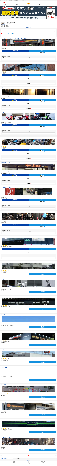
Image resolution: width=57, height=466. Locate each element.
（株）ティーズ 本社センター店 (5, 384)
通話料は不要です (42, 50)
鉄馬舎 (2, 87)
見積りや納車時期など (43, 274)
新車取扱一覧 (28, 83)
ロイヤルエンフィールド (9, 458)
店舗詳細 (28, 78)
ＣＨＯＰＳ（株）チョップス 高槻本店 (6, 187)
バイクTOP (1, 458)
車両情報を (28, 27)
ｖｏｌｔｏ (2, 112)
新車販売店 (17, 4)
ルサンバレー (2, 279)
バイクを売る (28, 4)
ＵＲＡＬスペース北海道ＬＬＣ (5, 367)
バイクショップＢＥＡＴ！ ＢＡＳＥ (5, 162)
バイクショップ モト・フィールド (5, 437)
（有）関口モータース (3, 349)
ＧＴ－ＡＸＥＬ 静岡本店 (4, 402)
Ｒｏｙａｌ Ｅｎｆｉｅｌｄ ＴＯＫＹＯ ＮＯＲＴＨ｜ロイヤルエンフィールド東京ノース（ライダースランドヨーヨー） (16, 38)
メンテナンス (40, 4)
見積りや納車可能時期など (15, 50)
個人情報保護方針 (28, 463)
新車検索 (5, 458)
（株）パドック (3, 314)
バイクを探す (6, 4)
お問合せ (14, 462)
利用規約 (14, 461)
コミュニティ (51, 4)
